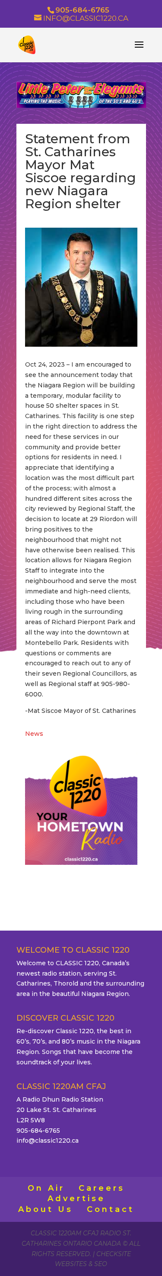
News (34, 734)
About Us (45, 1209)
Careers (102, 1188)
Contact (110, 1209)
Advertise (76, 1198)
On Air (46, 1188)
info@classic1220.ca (47, 1140)
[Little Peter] (81, 106)
